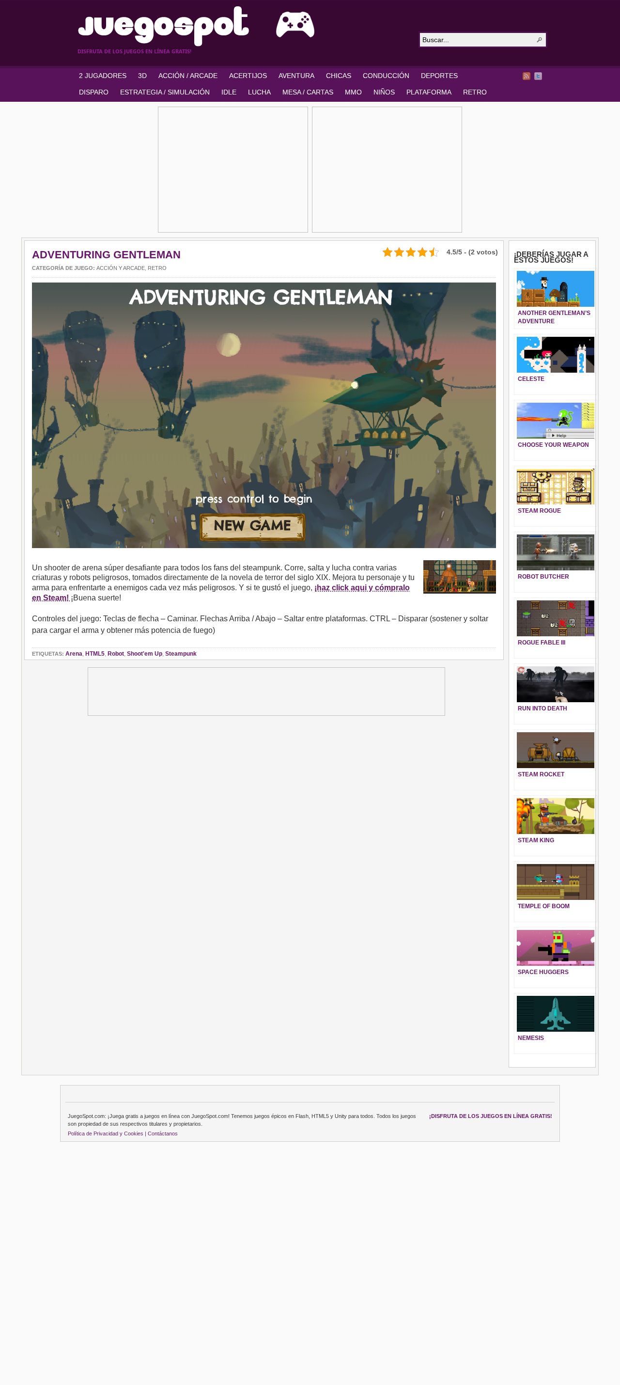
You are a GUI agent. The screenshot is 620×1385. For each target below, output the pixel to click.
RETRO (475, 92)
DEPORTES (439, 75)
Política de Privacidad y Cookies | (107, 1133)
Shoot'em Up (144, 653)
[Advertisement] (233, 169)
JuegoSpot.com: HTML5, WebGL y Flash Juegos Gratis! (242, 26)
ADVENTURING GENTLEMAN (106, 255)
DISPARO (93, 92)
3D (142, 75)
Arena (73, 653)
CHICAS (338, 75)
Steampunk (181, 653)
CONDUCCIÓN (386, 75)
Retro (157, 268)
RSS (526, 76)
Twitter (538, 76)
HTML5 (95, 653)
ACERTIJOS (248, 75)
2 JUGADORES (102, 75)
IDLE (228, 92)
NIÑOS (384, 92)
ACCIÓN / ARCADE (187, 75)
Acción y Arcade (120, 268)
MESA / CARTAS (307, 92)
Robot (116, 653)
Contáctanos (163, 1133)
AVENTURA (296, 75)
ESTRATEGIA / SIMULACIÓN (165, 92)
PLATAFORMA (428, 92)
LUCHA (259, 92)
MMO (353, 92)
